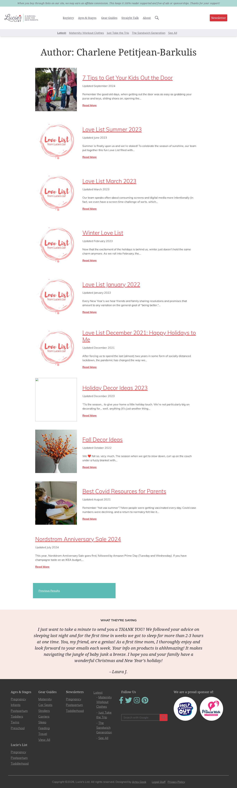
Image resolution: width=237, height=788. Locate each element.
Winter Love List (102, 232)
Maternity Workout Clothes (86, 32)
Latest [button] (61, 32)
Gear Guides (109, 18)
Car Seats (45, 705)
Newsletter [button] (218, 18)
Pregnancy (18, 699)
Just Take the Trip (118, 32)
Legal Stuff (159, 781)
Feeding (44, 728)
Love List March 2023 (109, 181)
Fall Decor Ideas (102, 439)
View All (44, 740)
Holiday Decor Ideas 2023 (115, 387)
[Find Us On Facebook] (121, 702)
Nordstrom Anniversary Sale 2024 (78, 539)
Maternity (45, 699)
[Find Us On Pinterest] (145, 702)
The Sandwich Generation (148, 32)
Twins (15, 722)
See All (172, 32)
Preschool (18, 728)
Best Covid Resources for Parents (124, 491)
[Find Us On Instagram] (137, 702)
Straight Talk (130, 18)
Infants (15, 705)
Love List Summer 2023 (112, 129)
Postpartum (19, 711)
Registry (68, 18)
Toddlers (17, 716)
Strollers (44, 711)
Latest (98, 693)
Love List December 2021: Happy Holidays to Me (139, 336)
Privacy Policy (176, 781)
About (147, 18)
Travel (42, 734)
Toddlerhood (75, 711)
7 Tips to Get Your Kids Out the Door (127, 77)
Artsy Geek (139, 781)
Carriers (43, 716)
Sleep (42, 722)
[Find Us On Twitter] (129, 702)
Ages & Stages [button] (87, 18)
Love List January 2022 (111, 284)
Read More (89, 105)
